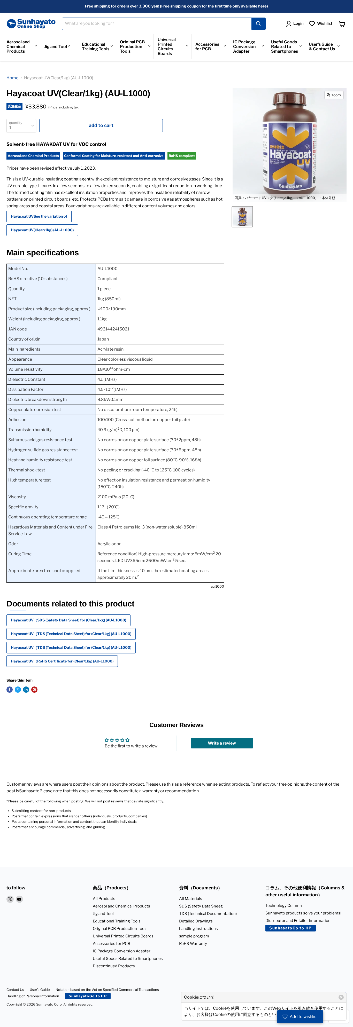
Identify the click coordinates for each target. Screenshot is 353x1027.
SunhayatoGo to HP (290, 928)
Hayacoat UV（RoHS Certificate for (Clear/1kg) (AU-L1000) (62, 661)
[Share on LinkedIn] (26, 689)
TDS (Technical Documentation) (208, 913)
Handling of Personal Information (32, 996)
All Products (104, 898)
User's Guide (40, 990)
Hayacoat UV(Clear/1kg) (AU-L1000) (42, 230)
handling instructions (198, 928)
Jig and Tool (55, 46)
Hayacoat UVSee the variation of (39, 216)
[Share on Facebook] (9, 689)
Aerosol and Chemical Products (18, 47)
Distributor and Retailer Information (298, 920)
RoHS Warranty (193, 943)
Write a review (222, 743)
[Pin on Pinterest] (34, 689)
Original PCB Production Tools (132, 47)
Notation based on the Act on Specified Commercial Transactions (107, 990)
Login (298, 23)
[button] (300, 1016)
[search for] (258, 24)
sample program (194, 936)
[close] (341, 997)
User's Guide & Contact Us (322, 46)
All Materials (190, 898)
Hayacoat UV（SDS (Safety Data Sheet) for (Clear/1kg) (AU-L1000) (68, 620)
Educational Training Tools (95, 46)
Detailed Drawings (196, 921)
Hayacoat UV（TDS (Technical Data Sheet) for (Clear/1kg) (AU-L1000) (71, 633)
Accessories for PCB (207, 46)
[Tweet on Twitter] (18, 689)
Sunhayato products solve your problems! (303, 913)
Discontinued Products (114, 966)
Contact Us (15, 990)
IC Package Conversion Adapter (244, 47)
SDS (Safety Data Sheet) (201, 906)
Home (12, 77)
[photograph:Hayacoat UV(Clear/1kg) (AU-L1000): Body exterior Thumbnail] (242, 217)
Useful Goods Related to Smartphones (284, 47)
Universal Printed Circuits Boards (167, 46)
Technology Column (283, 905)
